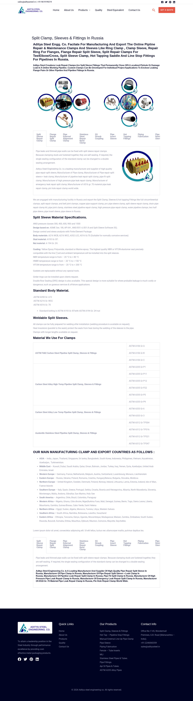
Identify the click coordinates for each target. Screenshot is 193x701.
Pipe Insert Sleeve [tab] (113, 136)
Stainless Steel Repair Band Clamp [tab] (84, 138)
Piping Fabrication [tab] (143, 135)
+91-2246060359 (149, 643)
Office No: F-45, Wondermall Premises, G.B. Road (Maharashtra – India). (158, 635)
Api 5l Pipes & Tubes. (109, 666)
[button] (154, 10)
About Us (69, 10)
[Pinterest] (170, 2)
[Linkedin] (174, 2)
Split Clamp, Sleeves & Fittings (114, 631)
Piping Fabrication (108, 646)
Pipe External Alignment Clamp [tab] (68, 137)
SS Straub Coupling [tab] (99, 136)
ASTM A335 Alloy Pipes (111, 670)
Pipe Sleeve (105, 643)
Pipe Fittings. (106, 662)
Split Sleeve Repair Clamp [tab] (39, 137)
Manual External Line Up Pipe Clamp (117, 639)
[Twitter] (166, 2)
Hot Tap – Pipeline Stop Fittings (114, 635)
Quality (98, 10)
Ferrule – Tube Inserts (110, 650)
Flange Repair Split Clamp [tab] (53, 137)
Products (83, 10)
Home (56, 10)
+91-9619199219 (44, 2)
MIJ (101, 654)
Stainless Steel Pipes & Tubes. (114, 658)
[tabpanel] (96, 171)
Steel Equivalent (115, 10)
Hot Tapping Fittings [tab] (127, 136)
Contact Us (134, 10)
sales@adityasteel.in (27, 2)
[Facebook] (162, 2)
